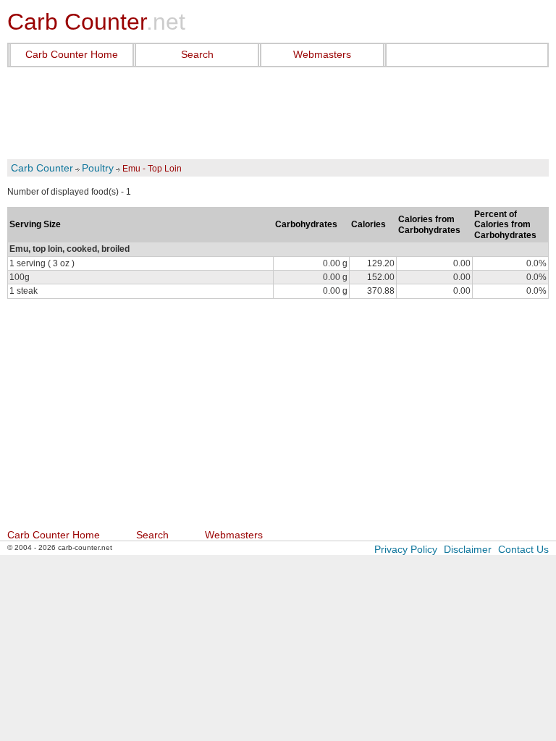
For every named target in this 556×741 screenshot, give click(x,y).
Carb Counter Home (71, 54)
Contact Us (523, 549)
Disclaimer (468, 549)
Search (197, 54)
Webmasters (322, 54)
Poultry (98, 168)
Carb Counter (42, 168)
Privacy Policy (405, 549)
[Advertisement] (278, 113)
